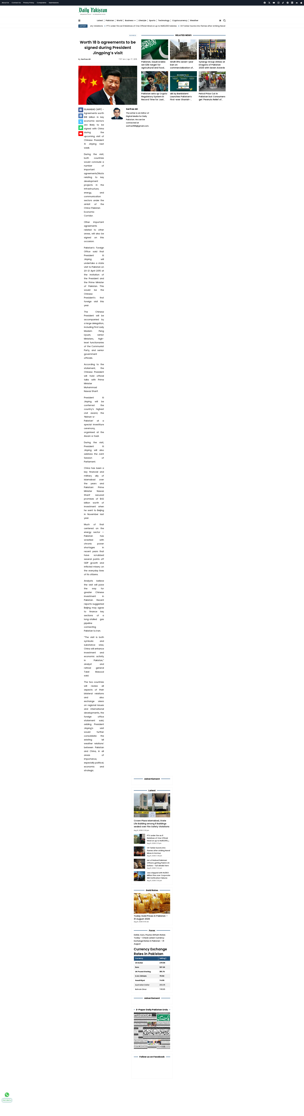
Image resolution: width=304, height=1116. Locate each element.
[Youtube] (274, 3)
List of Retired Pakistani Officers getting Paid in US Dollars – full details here (158, 863)
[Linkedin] (292, 3)
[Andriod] (297, 3)
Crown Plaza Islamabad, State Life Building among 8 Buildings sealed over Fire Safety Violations (151, 823)
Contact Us (16, 3)
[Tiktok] (283, 3)
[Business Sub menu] (135, 20)
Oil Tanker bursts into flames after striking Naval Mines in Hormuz (171, 26)
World (119, 20)
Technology (163, 20)
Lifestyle (142, 20)
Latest (100, 20)
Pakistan (110, 20)
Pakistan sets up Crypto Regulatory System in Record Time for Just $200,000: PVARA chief (154, 98)
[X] (80, 121)
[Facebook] (265, 3)
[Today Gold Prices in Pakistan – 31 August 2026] (152, 903)
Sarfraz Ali (86, 59)
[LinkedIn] (80, 115)
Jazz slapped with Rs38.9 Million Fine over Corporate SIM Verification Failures (158, 875)
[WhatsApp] (80, 127)
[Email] (80, 133)
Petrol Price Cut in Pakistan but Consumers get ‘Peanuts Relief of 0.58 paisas (212, 98)
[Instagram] (278, 3)
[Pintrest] (288, 3)
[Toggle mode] (220, 20)
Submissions (54, 3)
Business (129, 20)
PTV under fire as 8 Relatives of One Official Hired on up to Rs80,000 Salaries (102, 26)
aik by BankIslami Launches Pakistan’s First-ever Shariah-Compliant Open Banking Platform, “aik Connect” (183, 99)
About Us (5, 3)
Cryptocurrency (179, 20)
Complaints (41, 3)
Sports (152, 20)
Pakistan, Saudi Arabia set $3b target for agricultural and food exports (153, 66)
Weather (194, 20)
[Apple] (301, 3)
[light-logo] (93, 11)
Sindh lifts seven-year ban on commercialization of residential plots (181, 66)
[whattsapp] (7, 1095)
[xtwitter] (269, 3)
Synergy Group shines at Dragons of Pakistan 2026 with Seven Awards (212, 64)
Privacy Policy (28, 3)
